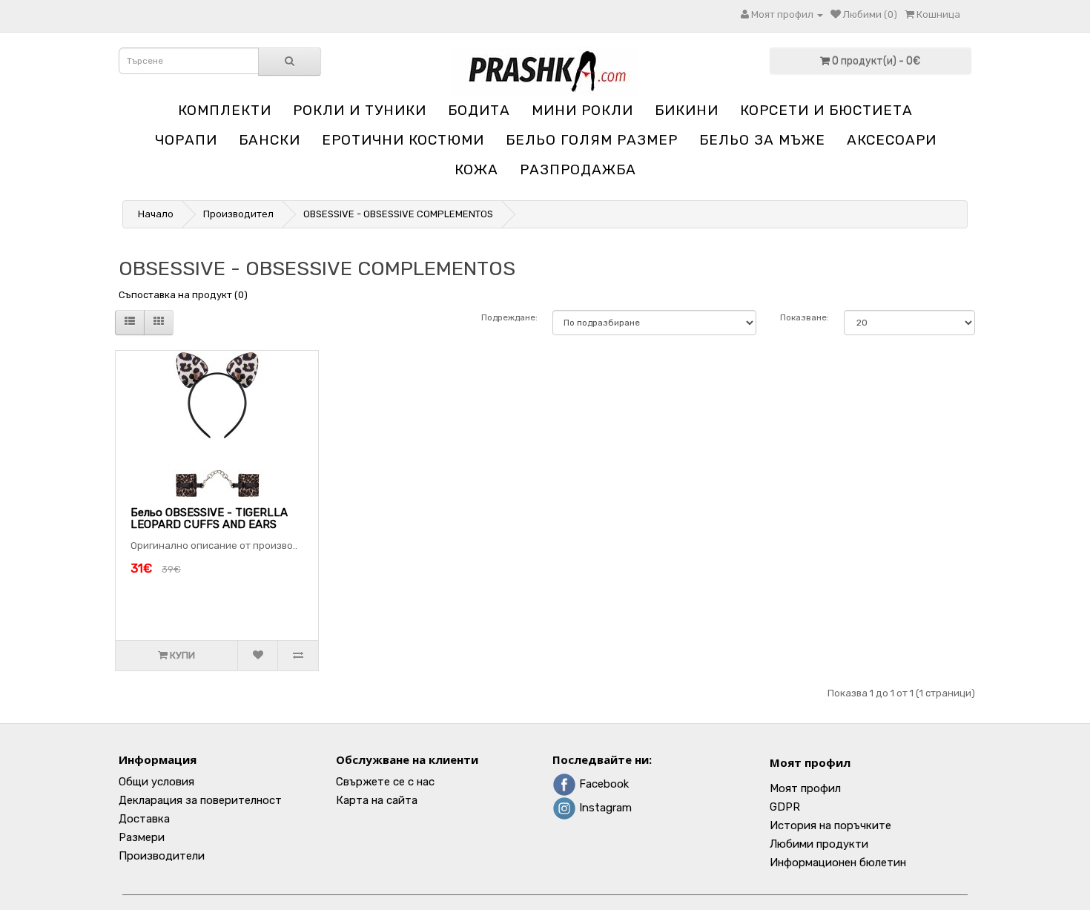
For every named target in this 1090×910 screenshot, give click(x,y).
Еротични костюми (403, 139)
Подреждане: (509, 317)
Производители (162, 856)
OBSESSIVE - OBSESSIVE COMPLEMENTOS (398, 214)
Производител (238, 214)
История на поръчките (830, 825)
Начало (156, 214)
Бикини (687, 110)
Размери (142, 837)
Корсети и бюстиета (826, 110)
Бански (269, 139)
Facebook (602, 784)
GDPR (785, 807)
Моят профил (810, 762)
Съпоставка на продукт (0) (183, 294)
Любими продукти (819, 844)
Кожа (476, 169)
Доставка (144, 818)
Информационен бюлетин (838, 862)
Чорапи (186, 139)
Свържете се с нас (385, 781)
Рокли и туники (359, 110)
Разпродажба (578, 169)
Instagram (604, 807)
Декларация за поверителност (200, 800)
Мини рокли (582, 110)
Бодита (479, 110)
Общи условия (156, 781)
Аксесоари (892, 139)
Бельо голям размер (592, 139)
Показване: (804, 317)
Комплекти (224, 110)
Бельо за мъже (762, 139)
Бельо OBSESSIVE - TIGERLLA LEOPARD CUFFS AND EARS (209, 519)
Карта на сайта (376, 800)
